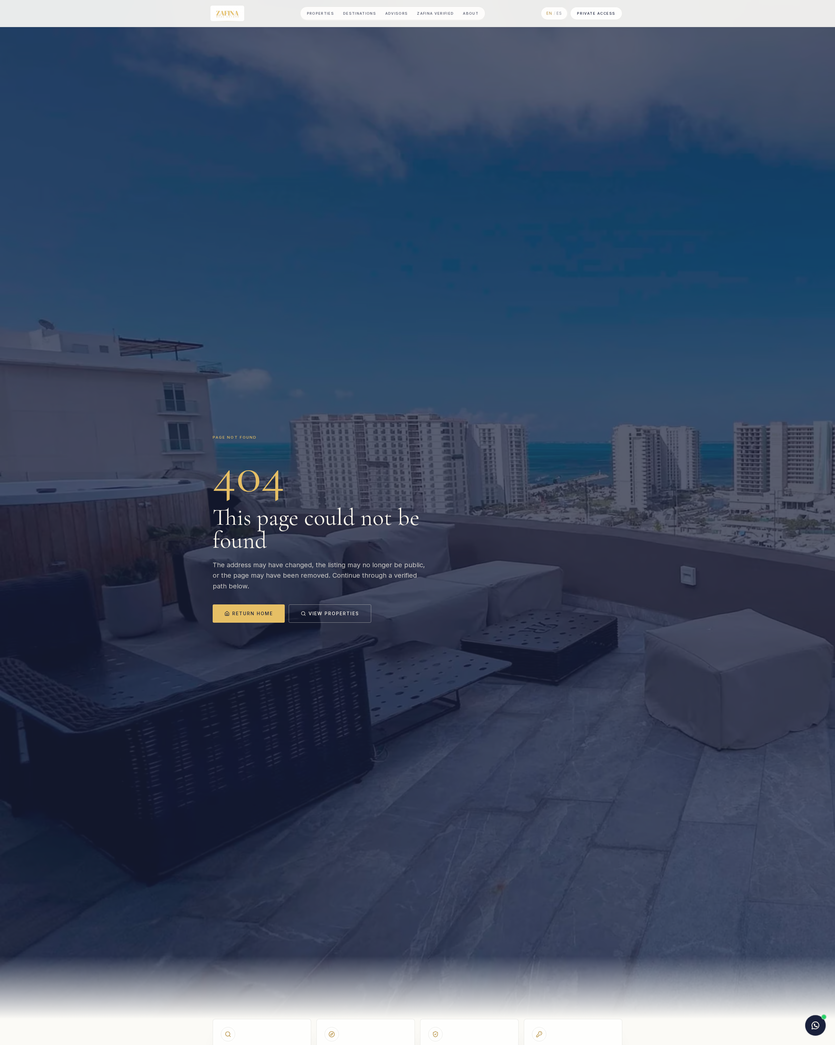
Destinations (359, 13)
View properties (334, 613)
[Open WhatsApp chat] (815, 1025)
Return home (252, 613)
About (470, 13)
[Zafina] (227, 13)
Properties (320, 13)
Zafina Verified (435, 13)
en (549, 13)
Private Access (596, 13)
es (559, 13)
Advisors (396, 13)
